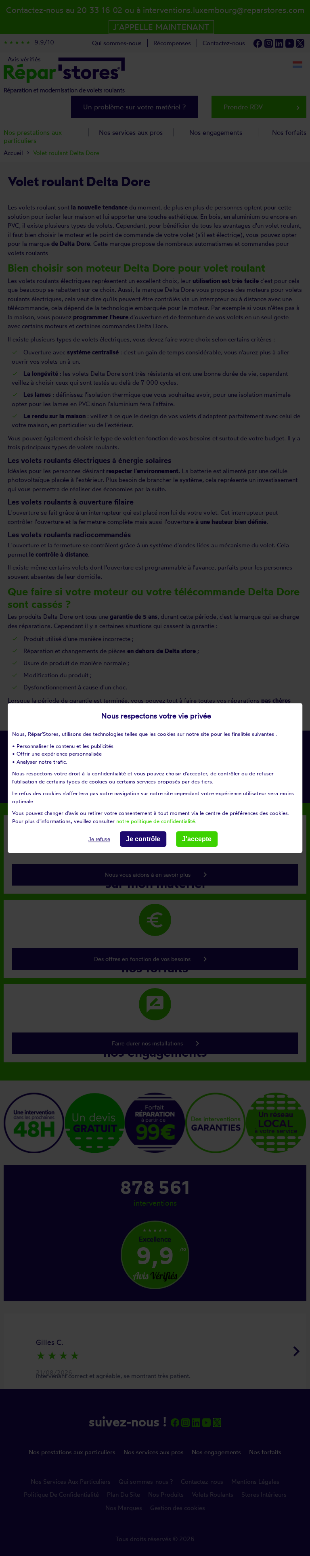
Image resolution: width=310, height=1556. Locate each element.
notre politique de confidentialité (155, 821)
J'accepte (197, 839)
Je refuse (99, 839)
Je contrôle (143, 839)
